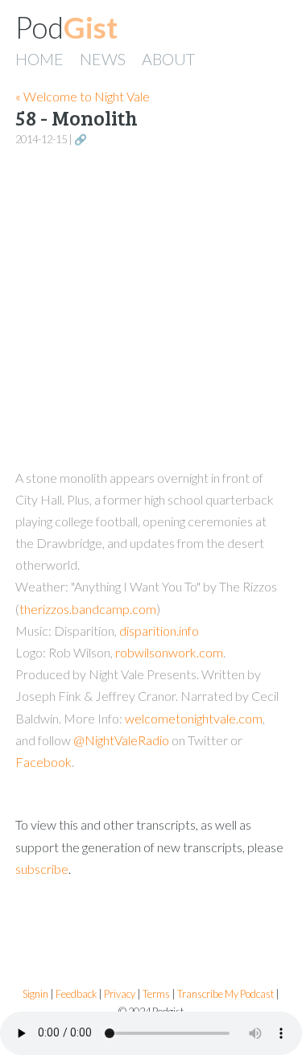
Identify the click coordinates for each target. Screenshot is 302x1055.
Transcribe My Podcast (225, 994)
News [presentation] (103, 58)
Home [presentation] (39, 58)
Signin (35, 994)
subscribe (41, 868)
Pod (66, 27)
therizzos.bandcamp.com (87, 608)
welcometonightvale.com (194, 718)
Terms (156, 994)
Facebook (43, 761)
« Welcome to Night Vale (82, 96)
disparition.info (159, 630)
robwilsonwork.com (169, 652)
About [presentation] (168, 58)
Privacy (119, 994)
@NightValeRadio (121, 740)
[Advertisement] (151, 309)
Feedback (76, 994)
